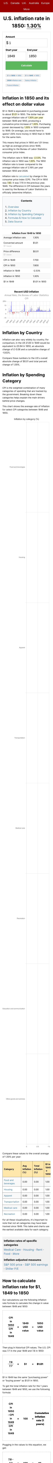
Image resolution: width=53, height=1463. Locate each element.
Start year (11, 50)
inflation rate (14, 80)
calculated (23, 176)
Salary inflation (30, 80)
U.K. (24, 3)
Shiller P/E (12, 1268)
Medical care (10, 1207)
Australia (34, 3)
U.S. (6, 3)
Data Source (15, 221)
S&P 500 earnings (36, 1264)
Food (7, 1253)
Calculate (26, 65)
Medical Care (12, 1249)
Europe (45, 3)
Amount (10, 36)
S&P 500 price (13, 1264)
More (26, 9)
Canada (15, 3)
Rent (39, 1249)
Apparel (8, 1195)
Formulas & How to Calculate (24, 217)
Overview (13, 206)
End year (32, 50)
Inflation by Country (19, 210)
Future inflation (12, 85)
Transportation (11, 1201)
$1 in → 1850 (14, 75)
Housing (8, 1189)
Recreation (9, 1214)
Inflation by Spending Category (26, 214)
